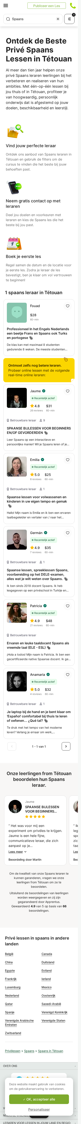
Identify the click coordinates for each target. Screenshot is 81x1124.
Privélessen (12, 1051)
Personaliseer (39, 1109)
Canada (47, 954)
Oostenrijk (48, 995)
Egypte (10, 970)
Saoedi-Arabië (51, 1004)
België (9, 954)
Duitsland (48, 962)
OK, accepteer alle (40, 1099)
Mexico (47, 987)
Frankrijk (11, 979)
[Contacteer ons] (73, 6)
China (9, 962)
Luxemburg (13, 987)
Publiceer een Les (46, 5)
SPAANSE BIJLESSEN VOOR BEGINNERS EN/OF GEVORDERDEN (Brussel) (43, 809)
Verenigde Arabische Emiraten (19, 1022)
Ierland (46, 979)
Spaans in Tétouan (50, 1051)
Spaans (29, 1051)
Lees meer (16, 851)
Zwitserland (13, 1033)
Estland (47, 970)
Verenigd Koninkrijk (55, 1012)
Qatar (9, 1004)
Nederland (12, 995)
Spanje (9, 1012)
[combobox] (33, 19)
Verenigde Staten (53, 1020)
